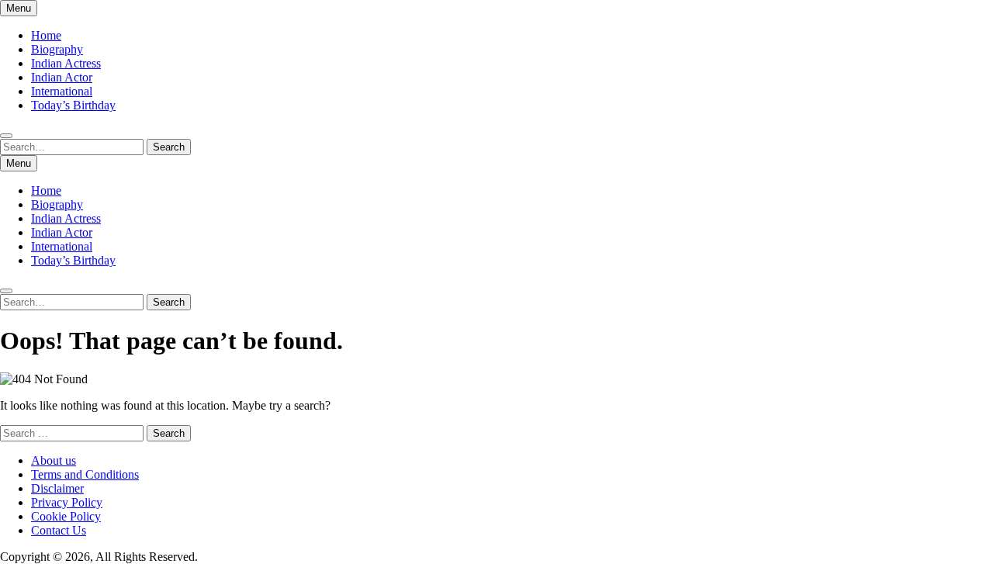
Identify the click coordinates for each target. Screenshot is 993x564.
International (61, 91)
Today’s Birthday (73, 105)
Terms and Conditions (85, 474)
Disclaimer (57, 488)
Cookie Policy (66, 516)
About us (53, 460)
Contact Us (58, 530)
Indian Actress (66, 63)
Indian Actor (61, 77)
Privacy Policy (66, 502)
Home (46, 35)
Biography (57, 49)
